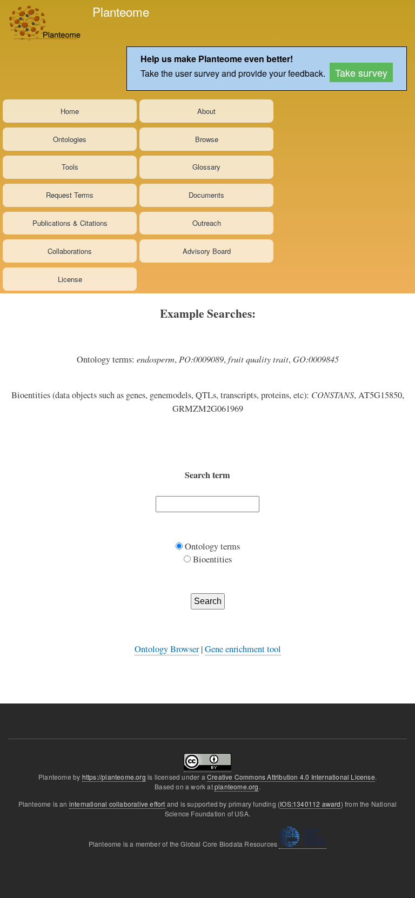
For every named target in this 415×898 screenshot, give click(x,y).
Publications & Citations (70, 223)
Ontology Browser (167, 649)
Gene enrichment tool (243, 649)
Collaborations (70, 251)
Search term (207, 474)
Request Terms (69, 195)
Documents (206, 195)
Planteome (120, 11)
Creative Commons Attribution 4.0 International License (291, 776)
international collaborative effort (117, 803)
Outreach (206, 223)
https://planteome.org (114, 776)
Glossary (206, 167)
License (70, 279)
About (206, 111)
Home (70, 111)
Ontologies (69, 139)
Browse (206, 139)
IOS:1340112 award (310, 803)
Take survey (361, 72)
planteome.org (237, 786)
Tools (70, 167)
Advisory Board (207, 251)
